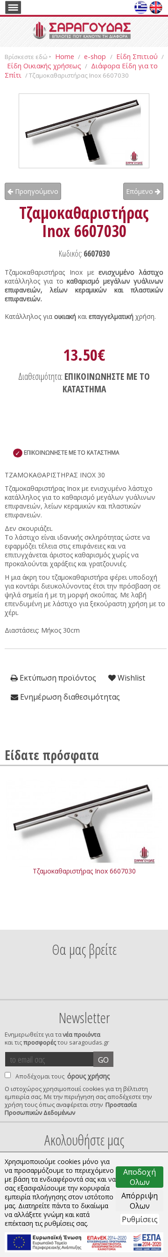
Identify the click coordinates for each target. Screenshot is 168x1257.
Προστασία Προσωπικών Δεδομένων (71, 1109)
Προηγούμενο (35, 191)
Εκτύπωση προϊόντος (57, 678)
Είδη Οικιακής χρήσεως (44, 65)
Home (64, 56)
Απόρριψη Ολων (139, 1201)
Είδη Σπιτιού (137, 56)
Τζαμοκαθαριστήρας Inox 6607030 (84, 871)
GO (103, 1060)
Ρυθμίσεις (140, 1219)
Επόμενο (140, 191)
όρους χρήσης (88, 1076)
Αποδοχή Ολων (139, 1177)
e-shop (96, 56)
